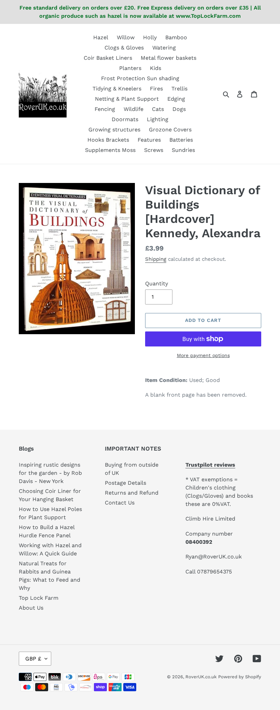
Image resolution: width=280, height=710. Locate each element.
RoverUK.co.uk (200, 676)
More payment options (203, 355)
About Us (31, 608)
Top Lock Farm (38, 598)
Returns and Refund (131, 492)
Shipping (155, 259)
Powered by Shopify (239, 676)
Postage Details (125, 483)
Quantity (156, 283)
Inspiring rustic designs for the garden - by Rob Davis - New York (50, 473)
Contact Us (120, 502)
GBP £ (33, 658)
